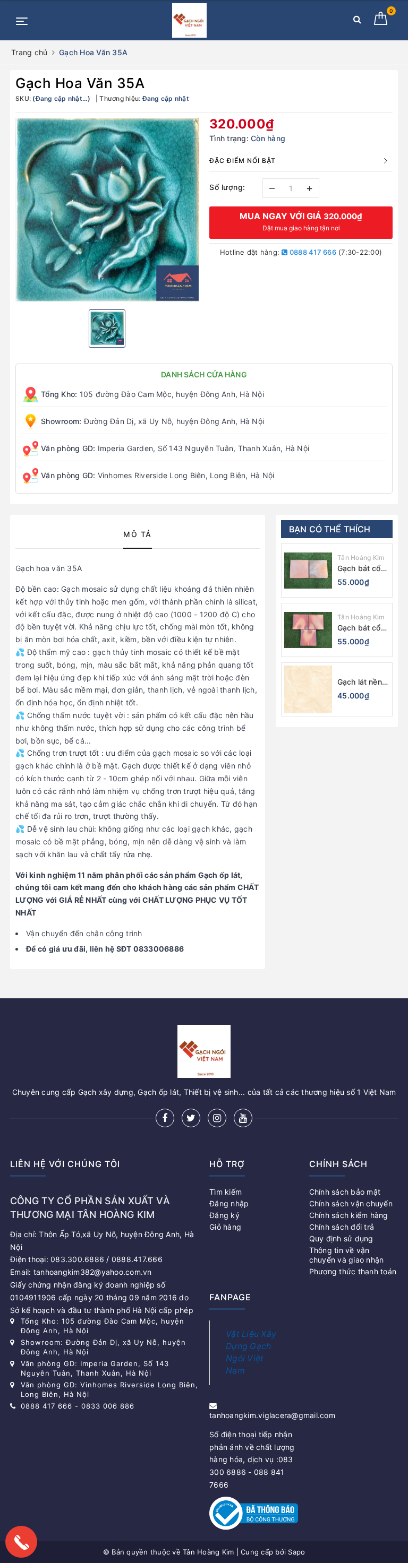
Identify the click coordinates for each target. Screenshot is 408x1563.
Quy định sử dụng (341, 1238)
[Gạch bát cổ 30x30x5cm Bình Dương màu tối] (308, 570)
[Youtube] (243, 1118)
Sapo (296, 1552)
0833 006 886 (107, 1406)
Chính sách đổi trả (342, 1226)
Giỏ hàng (225, 1226)
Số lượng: (227, 187)
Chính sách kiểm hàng (348, 1215)
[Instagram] (217, 1118)
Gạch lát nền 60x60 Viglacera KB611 (359, 682)
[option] (107, 209)
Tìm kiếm (225, 1191)
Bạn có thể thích (330, 529)
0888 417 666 (312, 252)
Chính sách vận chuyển (351, 1203)
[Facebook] (165, 1118)
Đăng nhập (229, 1203)
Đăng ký (224, 1215)
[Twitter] (191, 1118)
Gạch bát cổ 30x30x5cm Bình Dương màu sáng (359, 628)
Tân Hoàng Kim (361, 558)
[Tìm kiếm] (357, 21)
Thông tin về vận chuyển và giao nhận (346, 1255)
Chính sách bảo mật (345, 1191)
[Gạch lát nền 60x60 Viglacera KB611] (308, 689)
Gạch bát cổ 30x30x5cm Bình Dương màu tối (359, 569)
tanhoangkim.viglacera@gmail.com (272, 1415)
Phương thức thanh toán (353, 1271)
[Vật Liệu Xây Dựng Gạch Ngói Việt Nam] (189, 20)
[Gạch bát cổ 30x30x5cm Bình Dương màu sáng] (308, 630)
